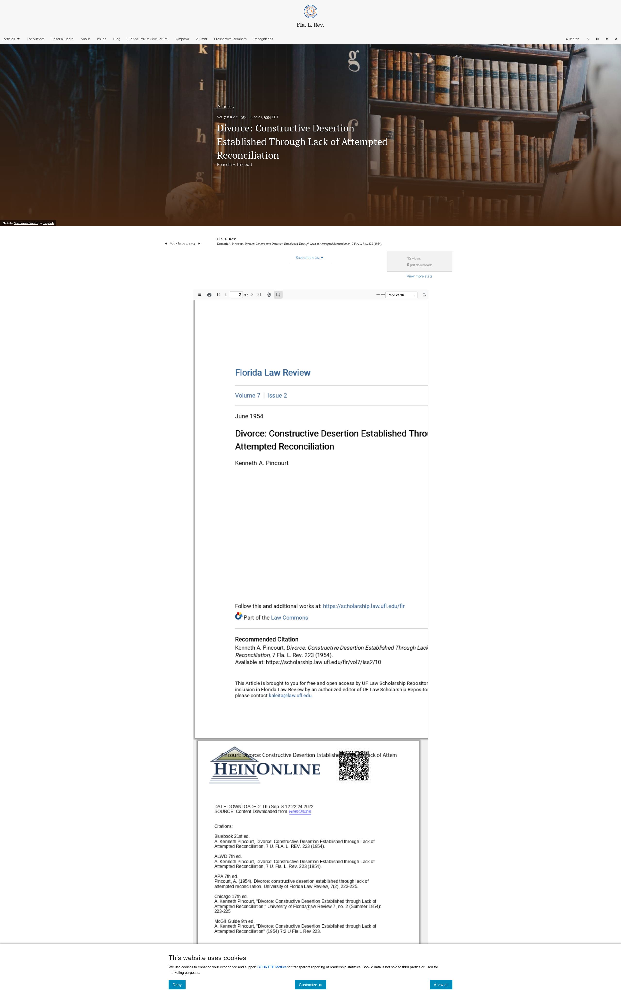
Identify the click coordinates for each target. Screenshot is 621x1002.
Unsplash (48, 223)
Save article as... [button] (309, 258)
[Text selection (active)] (278, 295)
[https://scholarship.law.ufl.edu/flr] (272, 373)
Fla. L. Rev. (227, 239)
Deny (179, 984)
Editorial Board (63, 39)
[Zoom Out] (378, 295)
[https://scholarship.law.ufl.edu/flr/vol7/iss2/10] (324, 662)
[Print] (209, 295)
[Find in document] (424, 295)
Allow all (443, 984)
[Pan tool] (268, 295)
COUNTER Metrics (271, 966)
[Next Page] (252, 294)
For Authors (35, 39)
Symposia (182, 39)
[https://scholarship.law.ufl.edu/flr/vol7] (247, 395)
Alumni (201, 39)
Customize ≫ (312, 984)
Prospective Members (230, 39)
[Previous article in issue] (165, 243)
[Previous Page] (226, 294)
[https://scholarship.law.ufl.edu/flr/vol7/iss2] (275, 395)
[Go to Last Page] (259, 294)
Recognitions (263, 39)
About (85, 39)
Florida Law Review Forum (147, 39)
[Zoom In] (383, 295)
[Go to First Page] (219, 294)
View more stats (420, 276)
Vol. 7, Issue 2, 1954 (232, 117)
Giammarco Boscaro (26, 223)
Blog (116, 39)
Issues (101, 39)
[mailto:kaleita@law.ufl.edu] (290, 695)
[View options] (200, 294)
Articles (9, 39)
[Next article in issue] (199, 243)
